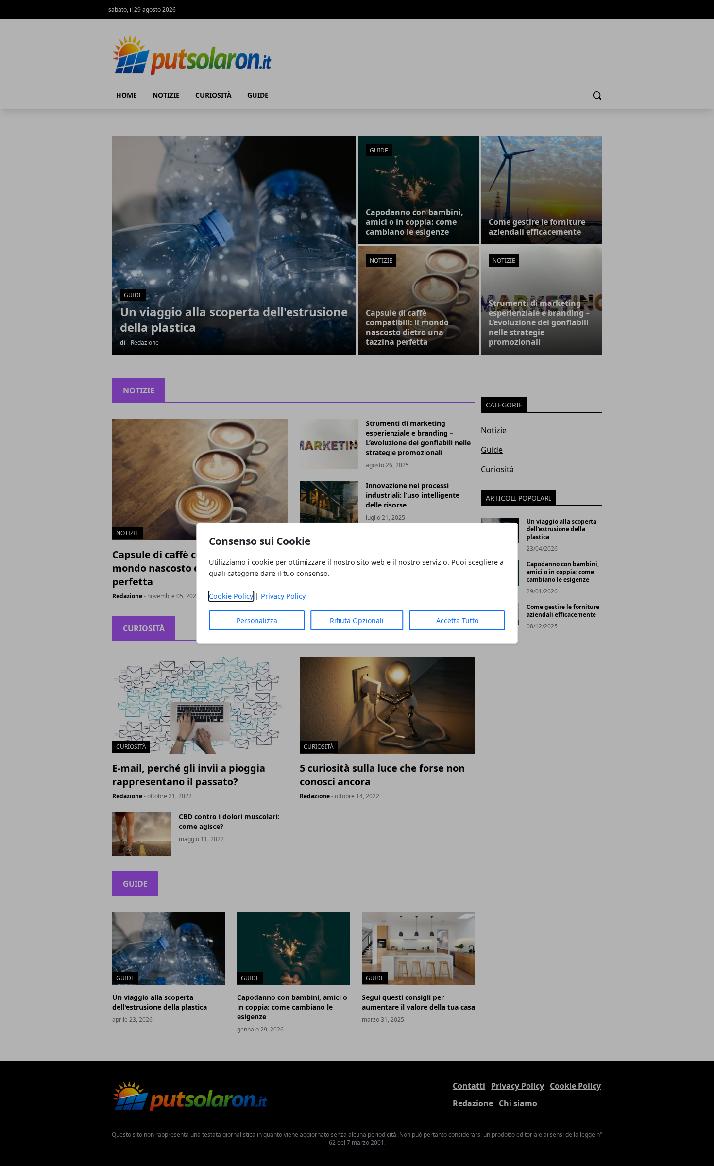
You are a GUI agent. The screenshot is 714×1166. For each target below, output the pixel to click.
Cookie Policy (231, 596)
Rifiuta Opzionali (357, 620)
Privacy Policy (283, 596)
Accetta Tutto (457, 620)
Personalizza (257, 620)
